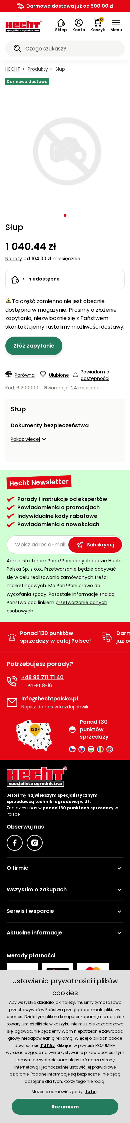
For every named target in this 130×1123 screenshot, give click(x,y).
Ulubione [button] (59, 375)
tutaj (91, 1091)
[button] (116, 26)
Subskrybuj (100, 544)
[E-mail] (12, 702)
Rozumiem (65, 1106)
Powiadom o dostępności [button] (95, 375)
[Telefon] (12, 681)
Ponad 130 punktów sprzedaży (94, 729)
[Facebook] (15, 843)
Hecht (12, 69)
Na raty (13, 258)
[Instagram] (35, 843)
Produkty (38, 69)
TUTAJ (47, 1045)
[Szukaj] (17, 49)
